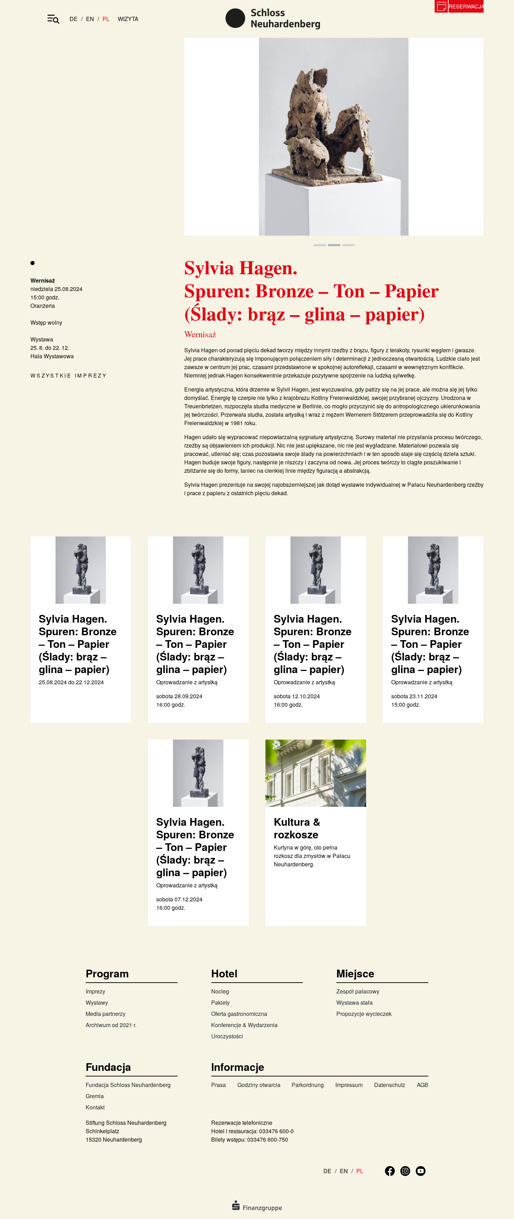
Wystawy (97, 1002)
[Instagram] (405, 1170)
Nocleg (220, 991)
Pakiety (220, 1002)
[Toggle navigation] (53, 18)
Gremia (95, 1096)
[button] (206, 143)
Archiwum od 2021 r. (111, 1025)
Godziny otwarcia (258, 1085)
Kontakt (95, 1107)
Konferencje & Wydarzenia (244, 1025)
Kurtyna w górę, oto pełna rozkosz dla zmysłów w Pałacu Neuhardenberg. (312, 855)
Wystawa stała (354, 1002)
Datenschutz (389, 1085)
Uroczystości (227, 1036)
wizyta (128, 19)
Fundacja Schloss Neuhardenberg (128, 1085)
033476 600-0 (276, 1131)
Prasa (218, 1085)
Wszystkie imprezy (68, 375)
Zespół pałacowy (357, 991)
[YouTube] (421, 1170)
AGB (422, 1085)
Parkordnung (308, 1085)
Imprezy (95, 991)
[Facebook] (390, 1170)
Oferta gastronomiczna (239, 1014)
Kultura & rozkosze (297, 827)
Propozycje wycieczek (364, 1014)
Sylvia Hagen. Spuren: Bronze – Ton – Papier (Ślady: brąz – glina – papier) (78, 643)
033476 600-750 (267, 1139)
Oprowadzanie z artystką (186, 682)
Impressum (349, 1085)
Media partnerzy (106, 1014)
